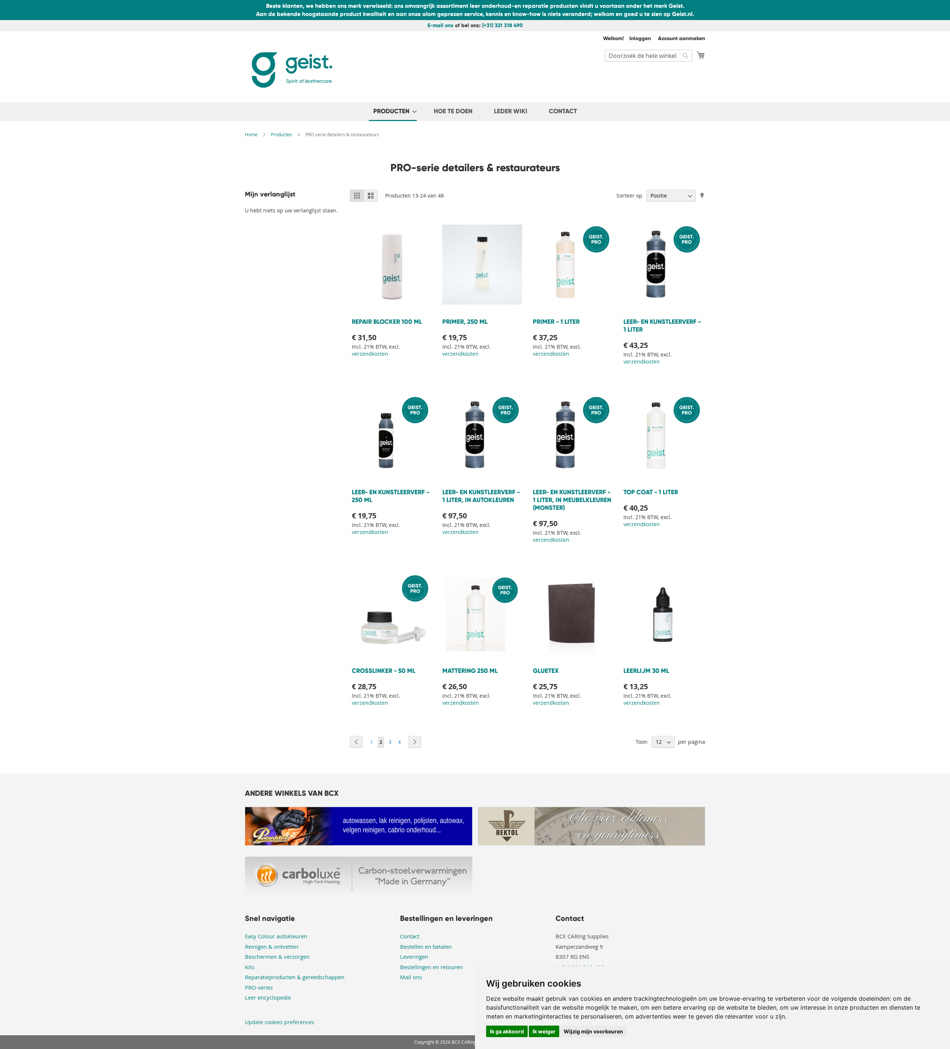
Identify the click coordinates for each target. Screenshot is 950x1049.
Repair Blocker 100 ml (387, 322)
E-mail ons (440, 25)
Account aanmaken (681, 38)
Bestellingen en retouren (431, 967)
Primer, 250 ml (465, 322)
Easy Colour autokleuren (276, 936)
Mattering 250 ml (470, 671)
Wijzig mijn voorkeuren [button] (593, 1031)
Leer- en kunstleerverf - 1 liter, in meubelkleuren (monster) (572, 500)
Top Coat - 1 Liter (650, 492)
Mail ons (411, 977)
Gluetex (545, 671)
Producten (282, 134)
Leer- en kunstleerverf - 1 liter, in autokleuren (481, 496)
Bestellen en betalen (426, 946)
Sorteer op (629, 195)
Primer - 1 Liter (556, 322)
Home (252, 134)
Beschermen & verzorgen (277, 956)
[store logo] (291, 70)
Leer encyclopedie (268, 997)
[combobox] (648, 56)
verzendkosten (370, 353)
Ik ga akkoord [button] (507, 1031)
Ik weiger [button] (544, 1031)
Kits (249, 967)
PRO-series (259, 987)
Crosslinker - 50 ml (383, 671)
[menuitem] (393, 111)
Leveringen (414, 956)
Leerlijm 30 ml (646, 671)
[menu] (475, 111)
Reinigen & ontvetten (271, 946)
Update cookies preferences (279, 1022)
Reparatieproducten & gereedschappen (294, 977)
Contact (409, 936)
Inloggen (640, 38)
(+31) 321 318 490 (502, 25)
